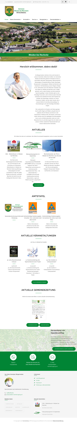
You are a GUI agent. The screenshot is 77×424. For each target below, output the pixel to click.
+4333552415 (10, 1)
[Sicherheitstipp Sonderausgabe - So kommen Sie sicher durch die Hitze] (51, 208)
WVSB (37, 380)
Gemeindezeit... (19, 410)
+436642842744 (10, 392)
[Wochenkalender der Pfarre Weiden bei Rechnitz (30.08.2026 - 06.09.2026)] (51, 146)
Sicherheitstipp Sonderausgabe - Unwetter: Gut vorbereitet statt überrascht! (33, 218)
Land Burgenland (40, 378)
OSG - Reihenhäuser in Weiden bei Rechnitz (50, 404)
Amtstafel (26, 19)
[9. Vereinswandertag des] (32, 251)
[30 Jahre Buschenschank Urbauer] (14, 251)
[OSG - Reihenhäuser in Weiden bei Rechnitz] (14, 146)
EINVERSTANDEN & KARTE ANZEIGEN (64, 348)
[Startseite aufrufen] (17, 11)
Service (34, 19)
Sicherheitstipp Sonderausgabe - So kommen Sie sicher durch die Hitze (51, 218)
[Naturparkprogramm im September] (32, 146)
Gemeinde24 (26, 420)
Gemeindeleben (55, 19)
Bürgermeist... (9, 410)
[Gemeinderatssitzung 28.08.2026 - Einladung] (14, 208)
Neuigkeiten (43, 19)
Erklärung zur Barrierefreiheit (43, 385)
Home (6, 19)
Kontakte (17, 407)
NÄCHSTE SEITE (45, 324)
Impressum (39, 382)
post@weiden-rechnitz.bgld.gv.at (23, 1)
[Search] (69, 2)
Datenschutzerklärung (58, 420)
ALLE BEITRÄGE (38, 185)
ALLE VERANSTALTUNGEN (39, 282)
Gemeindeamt (9, 407)
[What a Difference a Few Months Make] (37, 405)
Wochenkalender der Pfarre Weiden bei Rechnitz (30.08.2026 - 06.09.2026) (51, 155)
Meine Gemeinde (15, 19)
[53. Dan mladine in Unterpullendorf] (51, 251)
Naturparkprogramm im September (51, 411)
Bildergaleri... (26, 407)
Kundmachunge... (10, 403)
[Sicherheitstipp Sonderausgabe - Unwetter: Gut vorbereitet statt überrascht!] (32, 208)
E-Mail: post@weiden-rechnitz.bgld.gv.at (52, 364)
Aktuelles (19, 403)
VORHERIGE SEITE (32, 324)
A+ (62, 1)
